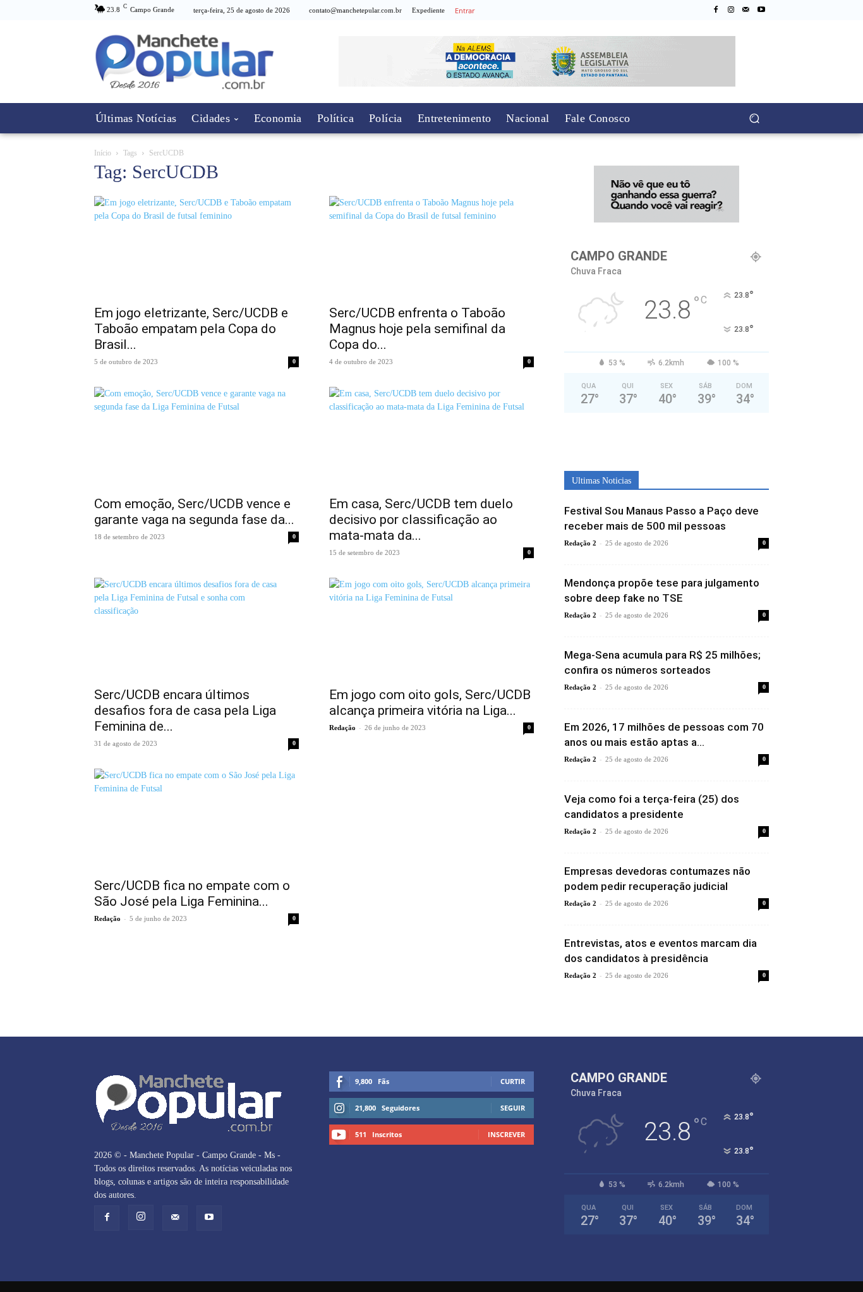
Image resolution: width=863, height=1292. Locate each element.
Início (102, 153)
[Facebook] (715, 10)
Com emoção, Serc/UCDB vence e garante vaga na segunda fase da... (194, 511)
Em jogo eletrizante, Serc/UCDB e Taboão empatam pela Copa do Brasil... (191, 328)
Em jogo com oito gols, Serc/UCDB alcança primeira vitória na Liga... (430, 702)
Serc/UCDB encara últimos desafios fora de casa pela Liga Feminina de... (185, 710)
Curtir (512, 1081)
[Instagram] (731, 10)
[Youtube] (761, 10)
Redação (342, 727)
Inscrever (506, 1134)
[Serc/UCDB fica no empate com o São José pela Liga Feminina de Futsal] (196, 819)
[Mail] (746, 10)
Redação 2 (580, 543)
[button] (754, 118)
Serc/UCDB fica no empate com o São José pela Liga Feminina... (192, 893)
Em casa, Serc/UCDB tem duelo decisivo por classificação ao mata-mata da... (421, 519)
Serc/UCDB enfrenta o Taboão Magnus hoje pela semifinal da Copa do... (417, 328)
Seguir (512, 1107)
